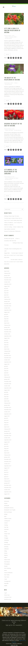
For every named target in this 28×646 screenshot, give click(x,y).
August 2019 (7, 416)
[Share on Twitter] (11, 57)
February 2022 (7, 351)
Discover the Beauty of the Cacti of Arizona (13, 125)
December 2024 (7, 277)
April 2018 (6, 450)
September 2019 (7, 414)
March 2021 (6, 375)
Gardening (6, 540)
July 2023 (6, 314)
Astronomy (6, 501)
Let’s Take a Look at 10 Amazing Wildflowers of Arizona (12, 30)
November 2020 (7, 383)
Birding (5, 514)
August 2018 (7, 442)
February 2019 (7, 429)
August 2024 (7, 286)
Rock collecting (7, 568)
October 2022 (7, 334)
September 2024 (7, 284)
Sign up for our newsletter (14, 625)
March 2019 (6, 427)
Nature (7, 36)
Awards (5, 503)
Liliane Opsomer (9, 38)
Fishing (5, 535)
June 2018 (6, 446)
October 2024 (7, 282)
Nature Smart (7, 559)
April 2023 (6, 321)
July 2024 (6, 288)
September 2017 (7, 465)
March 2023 (6, 323)
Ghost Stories (7, 544)
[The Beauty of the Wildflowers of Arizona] (14, 69)
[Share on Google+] (13, 57)
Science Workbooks (8, 572)
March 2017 (6, 478)
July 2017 (6, 470)
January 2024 (7, 301)
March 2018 (6, 452)
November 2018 (7, 435)
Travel (5, 579)
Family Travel (7, 533)
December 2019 (7, 407)
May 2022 (6, 344)
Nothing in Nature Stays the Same (11, 216)
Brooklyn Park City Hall (9, 238)
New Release (7, 561)
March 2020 (6, 401)
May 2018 (6, 448)
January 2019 (7, 431)
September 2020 (7, 388)
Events (5, 531)
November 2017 (7, 461)
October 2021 (7, 359)
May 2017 (6, 474)
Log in (5, 592)
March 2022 (6, 349)
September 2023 (7, 310)
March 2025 (6, 271)
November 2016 (7, 487)
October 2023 (7, 308)
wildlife (15, 36)
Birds (5, 516)
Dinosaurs (6, 529)
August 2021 (7, 364)
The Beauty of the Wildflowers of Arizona (12, 79)
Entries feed (6, 595)
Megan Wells (7, 253)
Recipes (5, 566)
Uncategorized (7, 581)
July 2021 (6, 366)
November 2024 (7, 279)
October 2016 (7, 489)
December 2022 (7, 329)
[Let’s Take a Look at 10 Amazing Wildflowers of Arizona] (14, 19)
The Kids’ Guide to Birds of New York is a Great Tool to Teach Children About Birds (13, 255)
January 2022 (7, 353)
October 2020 (7, 385)
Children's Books (7, 518)
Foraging (6, 538)
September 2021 (7, 362)
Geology (6, 542)
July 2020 (6, 392)
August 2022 (7, 338)
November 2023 (7, 305)
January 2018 (7, 457)
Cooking (6, 525)
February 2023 (7, 325)
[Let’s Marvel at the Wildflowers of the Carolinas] (14, 161)
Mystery (6, 555)
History (5, 553)
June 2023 (6, 316)
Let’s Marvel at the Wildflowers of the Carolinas (10, 172)
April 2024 (6, 295)
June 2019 (6, 420)
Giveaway (6, 546)
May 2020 (6, 396)
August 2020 (7, 390)
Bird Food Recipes (8, 512)
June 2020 (6, 394)
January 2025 (7, 275)
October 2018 (7, 437)
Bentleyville (6, 505)
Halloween (6, 548)
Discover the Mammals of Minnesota (12, 231)
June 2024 (6, 290)
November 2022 (7, 331)
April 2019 (6, 424)
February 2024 (7, 299)
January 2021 (7, 379)
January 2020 (7, 405)
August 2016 (7, 494)
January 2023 (7, 327)
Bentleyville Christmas (8, 507)
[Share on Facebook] (8, 57)
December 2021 (7, 355)
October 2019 (7, 411)
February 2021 (7, 377)
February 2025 (7, 273)
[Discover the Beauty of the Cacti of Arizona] (14, 115)
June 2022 (6, 342)
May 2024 (6, 292)
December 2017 (7, 459)
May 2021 (6, 370)
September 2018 (7, 439)
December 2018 (7, 433)
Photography (11, 36)
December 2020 (7, 381)
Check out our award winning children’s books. (14, 621)
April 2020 (6, 398)
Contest (6, 522)
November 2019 (7, 409)
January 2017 (7, 483)
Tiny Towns (6, 577)
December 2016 (7, 485)
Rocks (5, 570)
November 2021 (7, 357)
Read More (7, 54)
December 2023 (7, 303)
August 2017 (7, 468)
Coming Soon (7, 520)
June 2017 (6, 472)
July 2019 (6, 418)
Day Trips (6, 527)
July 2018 (6, 444)
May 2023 (6, 318)
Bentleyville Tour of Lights (9, 510)
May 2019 (6, 422)
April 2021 (6, 372)
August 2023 (7, 312)
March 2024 (6, 297)
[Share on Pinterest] (21, 57)
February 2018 (7, 455)
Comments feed (7, 597)
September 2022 (7, 336)
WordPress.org (7, 599)
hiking (5, 551)
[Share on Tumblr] (18, 57)
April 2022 (6, 346)
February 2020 (7, 403)
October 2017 (7, 463)
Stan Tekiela (11, 130)
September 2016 (7, 491)
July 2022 (6, 340)
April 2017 (6, 476)
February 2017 (7, 481)
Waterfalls (6, 583)
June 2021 (6, 368)
